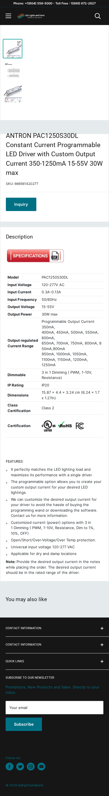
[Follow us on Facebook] (9, 766)
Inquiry (21, 204)
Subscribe (24, 724)
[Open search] (98, 16)
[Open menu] (8, 16)
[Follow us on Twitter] (20, 766)
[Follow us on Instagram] (31, 766)
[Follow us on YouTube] (41, 766)
